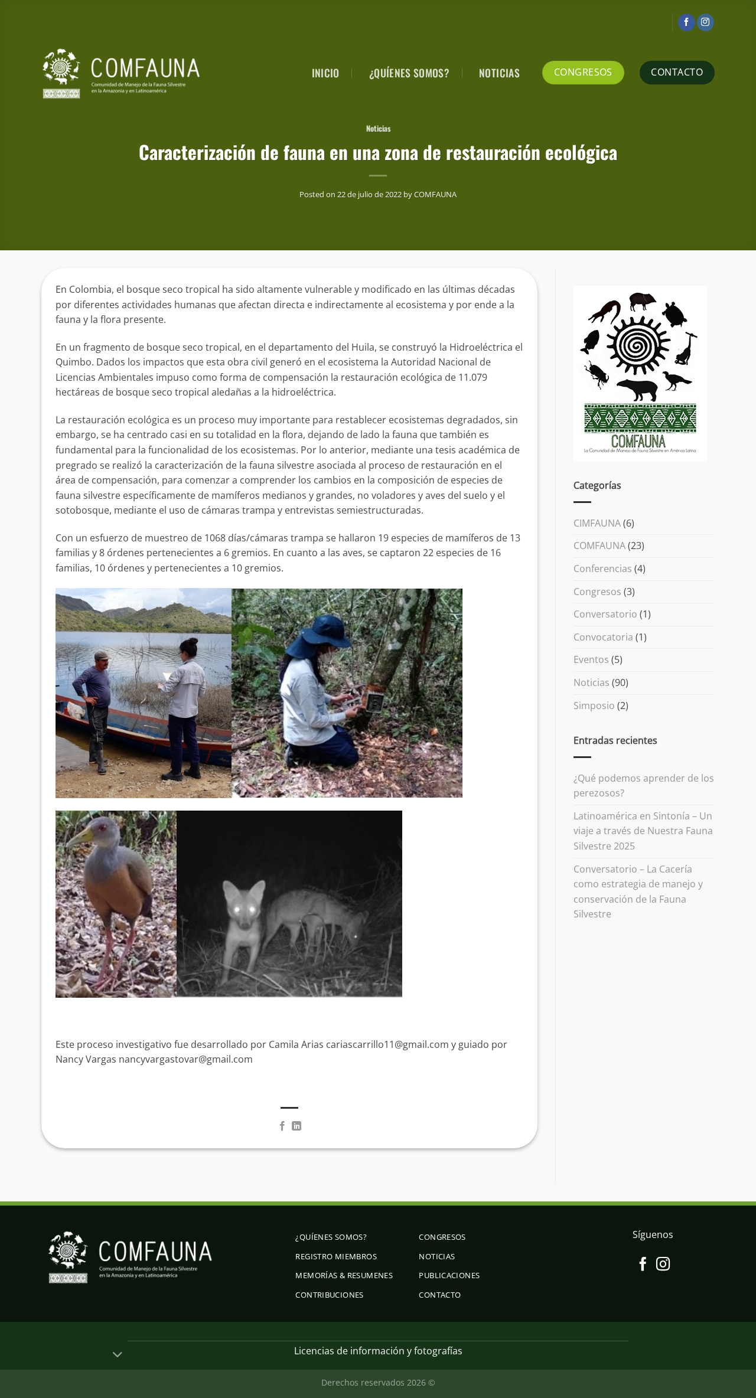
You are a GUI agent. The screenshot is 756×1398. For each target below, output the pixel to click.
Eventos (591, 659)
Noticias (378, 128)
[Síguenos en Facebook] (686, 22)
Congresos (597, 590)
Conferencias (602, 568)
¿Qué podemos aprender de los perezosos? (643, 785)
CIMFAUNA (597, 523)
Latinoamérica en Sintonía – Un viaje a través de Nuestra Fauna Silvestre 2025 (643, 830)
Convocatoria (603, 637)
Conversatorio (605, 613)
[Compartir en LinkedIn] (296, 1126)
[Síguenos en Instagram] (705, 22)
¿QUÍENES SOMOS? (409, 72)
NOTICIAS (499, 72)
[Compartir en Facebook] (282, 1126)
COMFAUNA (435, 194)
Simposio (594, 704)
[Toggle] (117, 1355)
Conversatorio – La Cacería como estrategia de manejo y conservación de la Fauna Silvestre (638, 891)
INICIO (326, 72)
